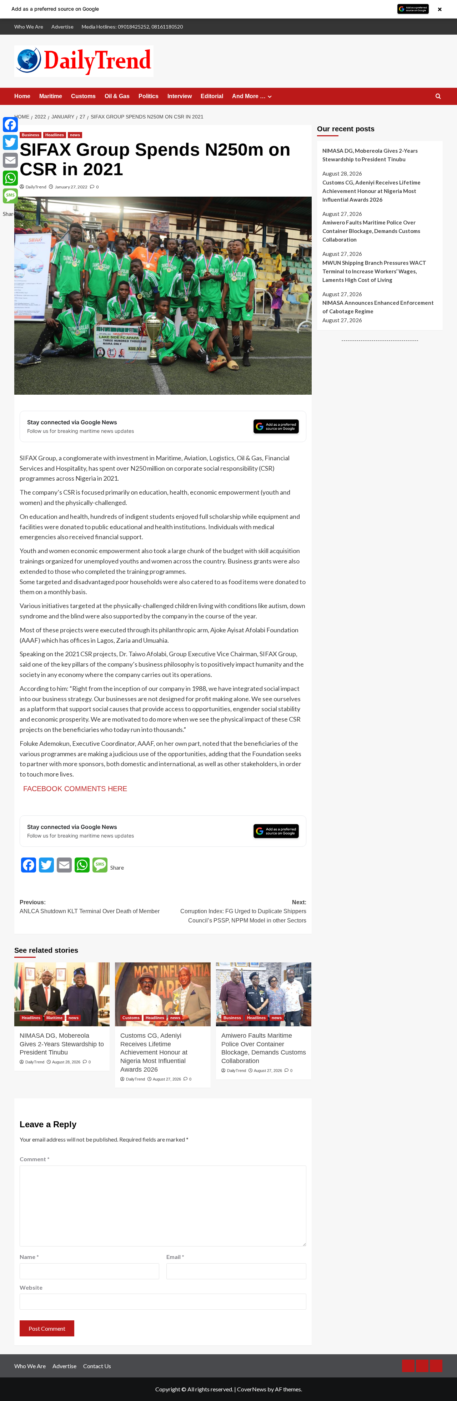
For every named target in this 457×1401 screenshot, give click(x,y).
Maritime (50, 96)
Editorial (212, 96)
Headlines (54, 135)
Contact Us (97, 1365)
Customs (83, 96)
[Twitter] (10, 142)
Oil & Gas (117, 96)
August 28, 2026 (66, 1062)
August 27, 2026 (167, 1079)
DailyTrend (36, 186)
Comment (35, 1158)
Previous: (90, 907)
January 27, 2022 (71, 186)
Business (30, 135)
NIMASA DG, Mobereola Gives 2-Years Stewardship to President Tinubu (62, 1044)
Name (29, 1256)
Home (22, 96)
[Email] (10, 160)
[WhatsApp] (10, 178)
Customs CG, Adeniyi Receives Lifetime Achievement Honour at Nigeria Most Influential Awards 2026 (153, 1052)
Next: (243, 911)
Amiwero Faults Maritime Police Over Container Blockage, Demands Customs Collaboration (263, 1048)
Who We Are (28, 27)
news (75, 135)
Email (175, 1256)
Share (117, 867)
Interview (179, 96)
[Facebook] (10, 124)
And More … (249, 96)
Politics (149, 96)
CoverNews (251, 1389)
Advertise (62, 27)
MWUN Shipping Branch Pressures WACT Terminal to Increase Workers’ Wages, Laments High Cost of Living (374, 271)
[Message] (10, 196)
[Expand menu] (270, 96)
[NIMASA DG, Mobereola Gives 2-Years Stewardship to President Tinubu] (62, 994)
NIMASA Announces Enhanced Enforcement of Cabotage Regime (378, 306)
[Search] (438, 96)
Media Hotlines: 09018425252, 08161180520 (132, 27)
